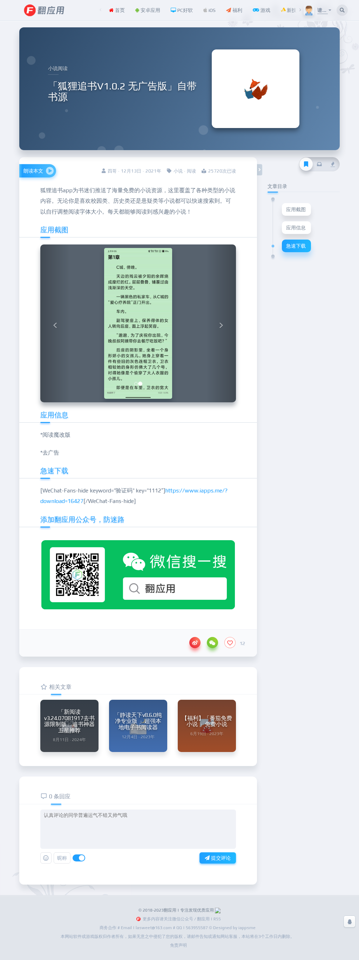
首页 (119, 10)
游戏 (264, 10)
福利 (236, 10)
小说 (178, 171)
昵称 (62, 858)
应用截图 (296, 209)
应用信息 (296, 227)
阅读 (191, 171)
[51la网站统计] (218, 910)
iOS (211, 10)
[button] (55, 323)
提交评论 (220, 858)
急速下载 (296, 246)
